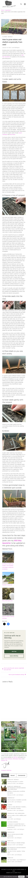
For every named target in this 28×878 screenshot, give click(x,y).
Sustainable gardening (12, 822)
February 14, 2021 (11, 845)
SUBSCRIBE (21, 876)
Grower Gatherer (8, 759)
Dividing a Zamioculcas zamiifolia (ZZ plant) (16, 792)
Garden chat (10, 779)
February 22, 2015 (11, 795)
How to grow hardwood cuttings (16, 674)
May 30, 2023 (10, 838)
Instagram (3, 770)
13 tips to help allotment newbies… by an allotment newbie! (17, 807)
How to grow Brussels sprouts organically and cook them (14, 668)
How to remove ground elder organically (15, 835)
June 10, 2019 (10, 802)
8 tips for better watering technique (8, 617)
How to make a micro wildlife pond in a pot (16, 816)
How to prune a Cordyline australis (16, 800)
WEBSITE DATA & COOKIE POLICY (13, 872)
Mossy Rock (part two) (7, 600)
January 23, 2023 (6, 47)
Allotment (4, 36)
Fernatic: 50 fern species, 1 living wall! (16, 852)
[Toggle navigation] (25, 4)
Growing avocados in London (15, 781)
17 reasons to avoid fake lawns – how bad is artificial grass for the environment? (16, 825)
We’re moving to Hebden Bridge (16, 843)
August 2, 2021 (10, 861)
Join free (14, 651)
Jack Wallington (16, 47)
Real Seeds (12, 134)
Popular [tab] (5, 775)
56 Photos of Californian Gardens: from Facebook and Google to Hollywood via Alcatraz (7, 566)
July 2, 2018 (10, 819)
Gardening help (17, 786)
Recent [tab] (13, 775)
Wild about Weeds (17, 759)
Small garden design (12, 789)
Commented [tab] (21, 775)
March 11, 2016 (10, 855)
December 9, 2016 (11, 810)
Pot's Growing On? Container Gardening (16, 787)
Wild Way (15, 757)
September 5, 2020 (11, 829)
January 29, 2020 (11, 783)
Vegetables (10, 36)
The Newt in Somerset (7, 585)
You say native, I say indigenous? (16, 860)
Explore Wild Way (14, 656)
